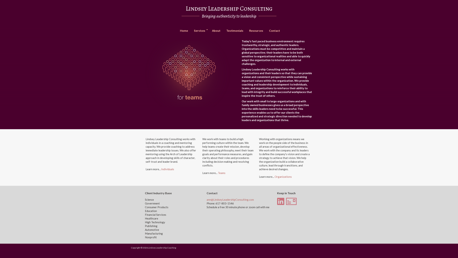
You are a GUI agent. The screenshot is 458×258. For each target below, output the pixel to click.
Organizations (283, 176)
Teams (221, 173)
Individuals (167, 169)
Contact (274, 30)
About (216, 30)
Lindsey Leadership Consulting (229, 8)
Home (184, 30)
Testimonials (234, 30)
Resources (256, 30)
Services (198, 31)
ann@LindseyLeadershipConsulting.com (230, 199)
